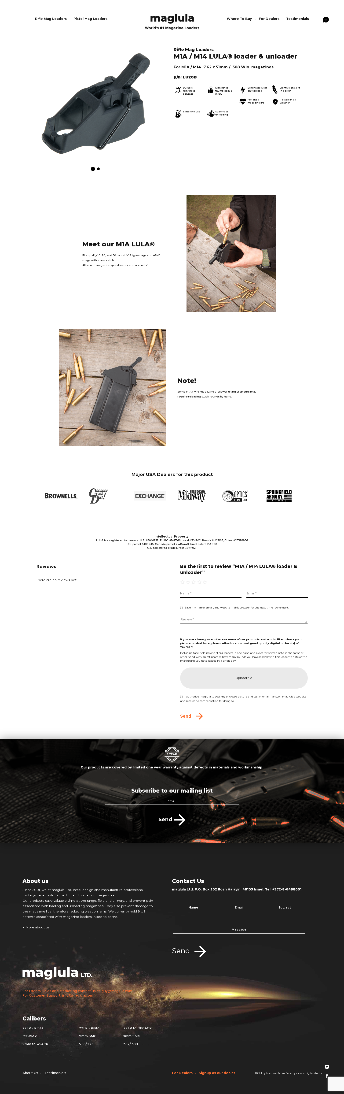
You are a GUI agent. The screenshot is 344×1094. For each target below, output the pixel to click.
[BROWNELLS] (61, 496)
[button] (93, 169)
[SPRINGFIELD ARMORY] (283, 496)
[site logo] (172, 20)
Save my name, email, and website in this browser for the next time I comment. (237, 607)
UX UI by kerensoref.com (270, 1073)
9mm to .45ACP (35, 1044)
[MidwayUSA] (194, 496)
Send (166, 819)
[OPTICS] (238, 496)
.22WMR (29, 1036)
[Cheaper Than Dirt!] (105, 496)
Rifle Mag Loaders (51, 19)
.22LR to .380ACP (137, 1028)
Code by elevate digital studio (304, 1073)
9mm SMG (87, 1036)
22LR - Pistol (89, 1028)
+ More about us (36, 927)
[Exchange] (150, 496)
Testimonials (55, 1073)
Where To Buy (239, 19)
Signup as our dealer (217, 1073)
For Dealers (183, 1073)
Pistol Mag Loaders (90, 19)
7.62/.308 (130, 1044)
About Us (30, 1073)
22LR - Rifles (33, 1028)
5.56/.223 (86, 1044)
